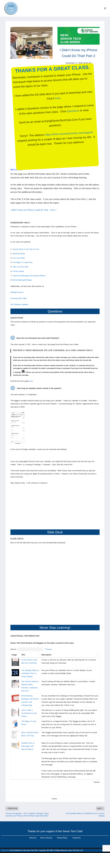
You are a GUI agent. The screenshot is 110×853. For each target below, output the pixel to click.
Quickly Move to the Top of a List (26, 249)
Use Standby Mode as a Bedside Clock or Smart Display (30, 673)
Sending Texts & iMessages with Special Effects (27, 746)
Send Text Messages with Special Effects (29, 276)
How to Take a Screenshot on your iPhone (29, 713)
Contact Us (77, 838)
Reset (49, 649)
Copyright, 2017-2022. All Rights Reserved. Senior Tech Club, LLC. (61, 850)
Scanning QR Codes (18, 298)
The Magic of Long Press (23, 262)
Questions (73, 111)
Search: (13, 649)
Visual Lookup (18, 271)
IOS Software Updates (19, 304)
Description (46, 655)
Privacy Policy (62, 838)
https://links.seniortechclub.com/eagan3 (69, 133)
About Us (32, 838)
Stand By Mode (19, 254)
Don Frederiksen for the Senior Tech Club (24, 850)
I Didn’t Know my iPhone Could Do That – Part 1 (33, 210)
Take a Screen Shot (20, 267)
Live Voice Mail (19, 258)
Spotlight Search (17, 292)
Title (23, 655)
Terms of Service (46, 838)
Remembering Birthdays (22, 280)
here (57, 98)
